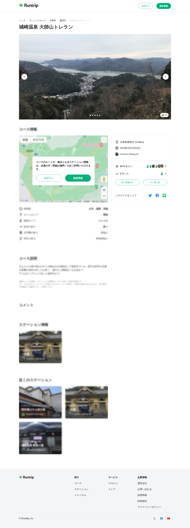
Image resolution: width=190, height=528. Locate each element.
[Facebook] (161, 518)
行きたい (129, 182)
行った (157, 182)
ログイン (145, 6)
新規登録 (164, 6)
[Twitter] (154, 518)
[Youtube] (168, 518)
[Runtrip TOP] (28, 5)
